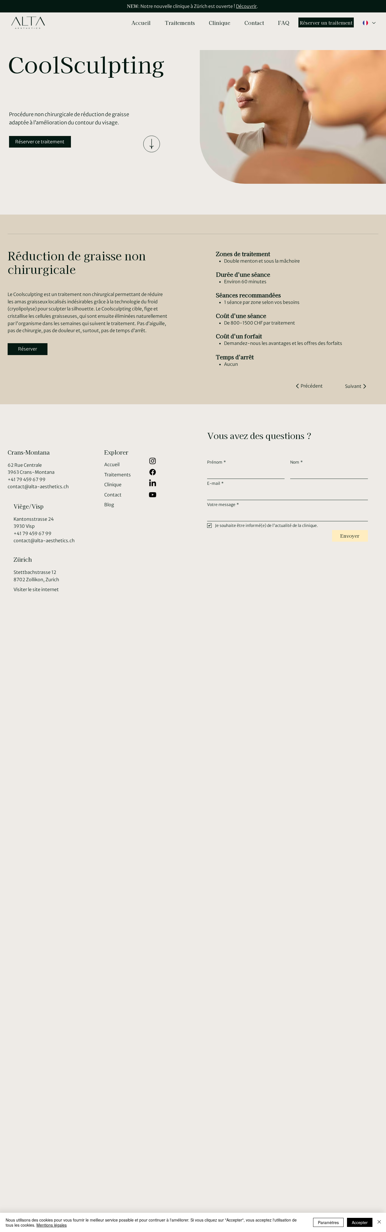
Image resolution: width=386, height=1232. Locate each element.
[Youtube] (152, 494)
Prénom (216, 462)
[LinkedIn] (152, 483)
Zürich (23, 559)
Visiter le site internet (36, 589)
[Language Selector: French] (369, 23)
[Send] (151, 139)
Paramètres (328, 1222)
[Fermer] (379, 1222)
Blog (109, 504)
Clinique (113, 484)
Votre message (223, 504)
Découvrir (246, 6)
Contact (113, 495)
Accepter (360, 1222)
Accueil (112, 464)
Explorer (116, 452)
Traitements (117, 474)
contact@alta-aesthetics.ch (38, 486)
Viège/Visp (29, 506)
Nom (296, 462)
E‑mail (215, 483)
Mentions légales (51, 1225)
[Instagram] (152, 461)
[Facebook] (152, 472)
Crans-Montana (29, 452)
